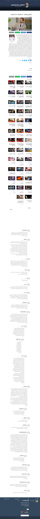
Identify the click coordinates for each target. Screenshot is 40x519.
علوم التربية (19, 199)
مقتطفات (28, 133)
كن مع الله (30, 164)
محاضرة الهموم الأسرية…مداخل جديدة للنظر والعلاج (20, 202)
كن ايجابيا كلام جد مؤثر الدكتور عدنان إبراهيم (12, 135)
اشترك (28, 509)
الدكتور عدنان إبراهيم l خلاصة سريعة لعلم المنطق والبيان (28, 106)
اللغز (14, 192)
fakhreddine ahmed (23, 432)
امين (26, 258)
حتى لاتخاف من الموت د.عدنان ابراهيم (29, 201)
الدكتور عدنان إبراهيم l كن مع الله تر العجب (11, 96)
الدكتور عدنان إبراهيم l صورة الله (12, 106)
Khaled (25, 239)
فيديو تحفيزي (30, 133)
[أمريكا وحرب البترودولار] (36, 501)
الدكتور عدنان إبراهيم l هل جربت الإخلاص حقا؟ (20, 115)
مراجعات (19, 200)
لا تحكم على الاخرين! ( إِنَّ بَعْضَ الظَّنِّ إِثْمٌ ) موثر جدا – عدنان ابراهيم (12, 144)
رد (26, 267)
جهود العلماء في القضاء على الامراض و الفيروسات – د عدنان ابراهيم (20, 144)
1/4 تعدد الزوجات (21, 192)
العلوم (11, 190)
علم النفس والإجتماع (30, 191)
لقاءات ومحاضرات (21, 200)
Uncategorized (30, 161)
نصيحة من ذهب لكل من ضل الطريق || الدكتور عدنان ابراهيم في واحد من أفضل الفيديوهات (20, 125)
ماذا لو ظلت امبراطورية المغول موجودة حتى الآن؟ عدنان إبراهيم (12, 125)
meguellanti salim (23, 482)
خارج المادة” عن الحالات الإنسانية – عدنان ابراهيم (29, 135)
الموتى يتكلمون (21, 173)
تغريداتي (18, 500)
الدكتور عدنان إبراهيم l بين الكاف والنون (20, 86)
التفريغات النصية (30, 162)
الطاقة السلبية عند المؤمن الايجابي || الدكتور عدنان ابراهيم (29, 144)
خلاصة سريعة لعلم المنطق (12, 153)
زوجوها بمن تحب (21, 164)
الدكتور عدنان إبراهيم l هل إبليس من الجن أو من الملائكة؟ (12, 87)
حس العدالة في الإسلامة (20, 153)
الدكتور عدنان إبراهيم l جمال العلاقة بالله (28, 115)
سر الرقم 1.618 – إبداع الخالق (29, 154)
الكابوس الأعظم (30, 192)
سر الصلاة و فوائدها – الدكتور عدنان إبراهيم (20, 135)
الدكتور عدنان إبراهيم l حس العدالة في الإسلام (20, 96)
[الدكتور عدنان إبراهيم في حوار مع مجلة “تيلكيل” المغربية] (28, 178)
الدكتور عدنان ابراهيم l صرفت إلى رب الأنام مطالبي (11, 173)
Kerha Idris (18, 339)
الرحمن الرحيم (13, 162)
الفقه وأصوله (19, 190)
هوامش (26, 133)
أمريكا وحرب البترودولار (32, 500)
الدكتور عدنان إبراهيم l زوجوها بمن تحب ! (28, 86)
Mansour (22, 455)
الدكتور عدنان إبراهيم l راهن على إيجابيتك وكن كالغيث (20, 106)
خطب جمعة (27, 162)
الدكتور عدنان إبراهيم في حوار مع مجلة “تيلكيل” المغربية (28, 182)
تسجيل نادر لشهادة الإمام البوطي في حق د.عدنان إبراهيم (29, 97)
